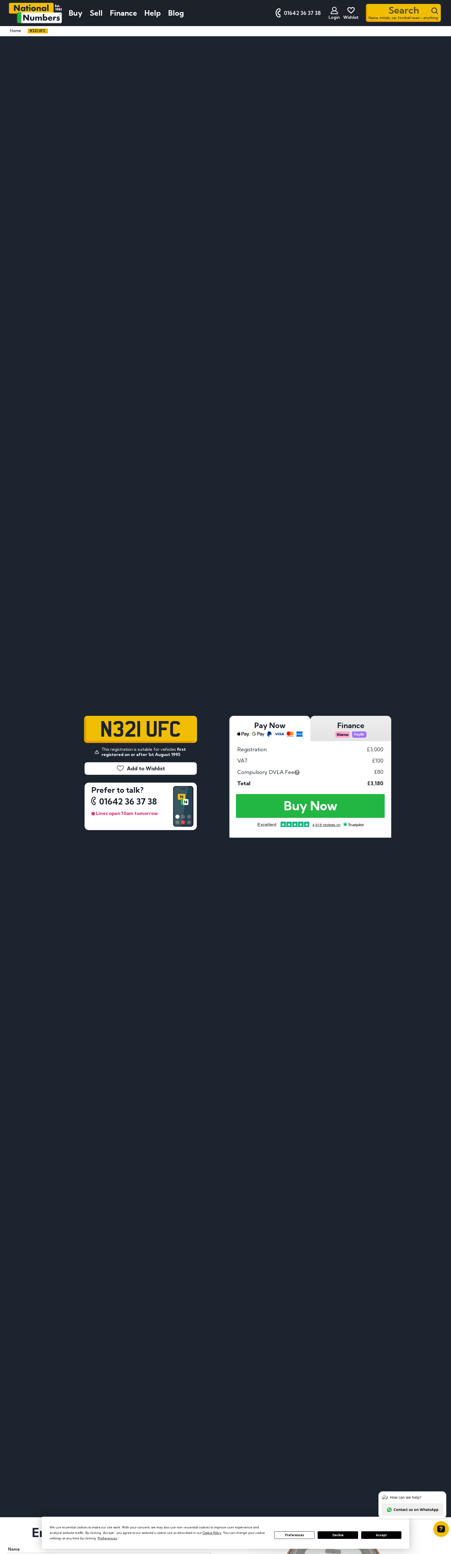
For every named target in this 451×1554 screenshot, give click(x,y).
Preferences (294, 1535)
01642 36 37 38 (128, 801)
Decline (338, 1535)
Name (14, 1549)
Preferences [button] (107, 1538)
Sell (96, 12)
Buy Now (310, 805)
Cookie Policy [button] (212, 1533)
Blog (176, 12)
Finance (123, 12)
